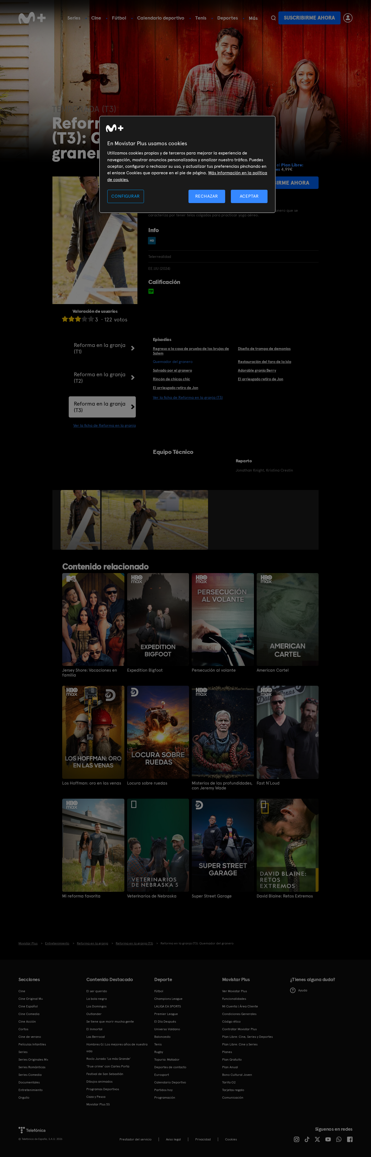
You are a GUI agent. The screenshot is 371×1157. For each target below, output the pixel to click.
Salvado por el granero (172, 370)
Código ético (231, 1021)
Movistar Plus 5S (98, 1104)
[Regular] (78, 319)
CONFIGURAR (125, 196)
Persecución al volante (214, 670)
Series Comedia (30, 1075)
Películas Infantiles (32, 1044)
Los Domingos (96, 1006)
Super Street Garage (212, 896)
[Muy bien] (91, 319)
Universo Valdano (167, 1029)
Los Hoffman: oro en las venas (91, 783)
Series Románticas (31, 1067)
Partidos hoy (163, 1090)
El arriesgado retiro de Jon (260, 379)
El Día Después (165, 1021)
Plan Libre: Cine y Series (239, 1044)
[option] (81, 520)
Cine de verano (29, 1037)
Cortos (23, 1029)
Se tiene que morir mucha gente (110, 1021)
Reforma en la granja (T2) (99, 377)
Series (73, 18)
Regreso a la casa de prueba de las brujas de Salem (191, 350)
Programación (164, 1097)
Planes (227, 1052)
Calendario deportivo (160, 18)
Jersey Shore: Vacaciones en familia (89, 673)
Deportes (227, 18)
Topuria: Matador (167, 1059)
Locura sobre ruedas (147, 783)
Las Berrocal (95, 1037)
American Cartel (273, 670)
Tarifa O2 (229, 1082)
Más (253, 18)
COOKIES (231, 1139)
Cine (96, 18)
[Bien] (84, 319)
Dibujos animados (99, 1081)
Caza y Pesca (95, 1097)
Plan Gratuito (232, 1059)
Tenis (200, 18)
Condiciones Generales (239, 1014)
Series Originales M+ (33, 1059)
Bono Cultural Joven (237, 1075)
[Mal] (71, 319)
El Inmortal (94, 1029)
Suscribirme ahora (309, 18)
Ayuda (302, 990)
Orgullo (23, 1097)
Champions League (168, 999)
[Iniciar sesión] (348, 18)
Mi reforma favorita (81, 896)
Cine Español (28, 1006)
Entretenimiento (30, 1090)
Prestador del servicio (136, 1139)
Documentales (29, 1082)
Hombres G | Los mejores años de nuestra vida (116, 1047)
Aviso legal (173, 1139)
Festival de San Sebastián (104, 1074)
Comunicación (232, 1097)
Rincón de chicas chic (171, 379)
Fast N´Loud (268, 783)
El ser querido (96, 991)
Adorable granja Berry (257, 370)
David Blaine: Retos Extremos (285, 896)
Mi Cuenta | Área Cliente (240, 1006)
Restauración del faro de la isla (264, 361)
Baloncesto (162, 1037)
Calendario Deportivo (170, 1082)
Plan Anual (230, 1067)
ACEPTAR (249, 196)
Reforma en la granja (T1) (99, 348)
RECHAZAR (206, 196)
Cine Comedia (28, 1014)
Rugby (158, 1052)
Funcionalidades (234, 999)
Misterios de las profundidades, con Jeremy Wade (222, 786)
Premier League (166, 1014)
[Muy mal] (65, 319)
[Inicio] (32, 18)
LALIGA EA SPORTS (167, 1006)
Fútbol (119, 18)
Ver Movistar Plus (234, 991)
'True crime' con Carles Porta (107, 1066)
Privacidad (203, 1139)
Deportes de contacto (170, 1067)
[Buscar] (273, 17)
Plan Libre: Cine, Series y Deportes (247, 1037)
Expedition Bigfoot (145, 670)
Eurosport (161, 1075)
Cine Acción (27, 1021)
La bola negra (96, 999)
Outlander (94, 1014)
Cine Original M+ (30, 999)
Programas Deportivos (102, 1089)
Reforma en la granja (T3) (99, 406)
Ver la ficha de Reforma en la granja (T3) (188, 397)
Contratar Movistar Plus (239, 1029)
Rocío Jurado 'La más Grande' (108, 1059)
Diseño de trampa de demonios (264, 348)
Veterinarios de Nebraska (152, 896)
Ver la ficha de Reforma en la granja (104, 425)
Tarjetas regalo (233, 1090)
